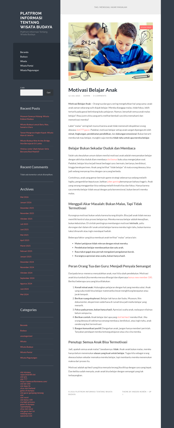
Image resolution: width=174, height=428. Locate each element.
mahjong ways (26, 413)
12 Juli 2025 (74, 96)
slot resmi (24, 397)
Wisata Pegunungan (29, 70)
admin (86, 96)
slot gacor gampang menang (32, 393)
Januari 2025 (25, 256)
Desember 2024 (27, 262)
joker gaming (113, 181)
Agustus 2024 (26, 283)
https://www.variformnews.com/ (33, 381)
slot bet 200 (25, 384)
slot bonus (112, 159)
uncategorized (26, 336)
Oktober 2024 (26, 273)
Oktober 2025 (26, 219)
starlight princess (27, 402)
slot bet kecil (123, 317)
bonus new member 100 (140, 277)
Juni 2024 (24, 289)
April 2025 (24, 240)
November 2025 (27, 213)
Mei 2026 (24, 197)
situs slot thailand (27, 388)
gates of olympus (27, 390)
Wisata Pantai (26, 65)
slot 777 (23, 379)
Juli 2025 (24, 224)
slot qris (23, 377)
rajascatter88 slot (28, 374)
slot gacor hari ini (27, 411)
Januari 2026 (25, 202)
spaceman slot (26, 416)
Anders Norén (139, 392)
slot (21, 395)
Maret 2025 (25, 246)
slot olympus (25, 372)
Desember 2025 (27, 208)
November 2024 (27, 267)
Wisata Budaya (26, 347)
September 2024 (27, 278)
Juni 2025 (24, 229)
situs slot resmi (26, 409)
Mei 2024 (24, 294)
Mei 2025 (24, 235)
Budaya (24, 56)
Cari (22, 88)
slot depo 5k (25, 386)
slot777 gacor (83, 129)
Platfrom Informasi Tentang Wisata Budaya (36, 20)
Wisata (23, 61)
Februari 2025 (26, 251)
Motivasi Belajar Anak (92, 90)
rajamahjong (25, 406)
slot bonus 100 (26, 400)
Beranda (24, 52)
